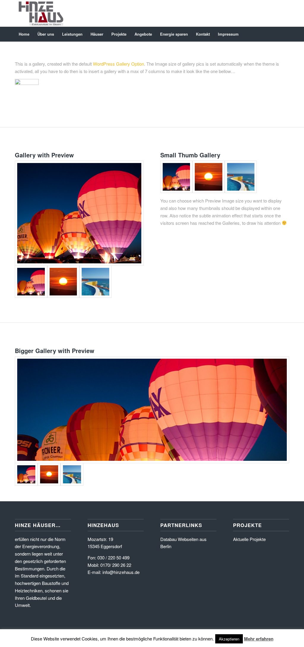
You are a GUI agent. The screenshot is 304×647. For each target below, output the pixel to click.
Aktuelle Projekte (249, 539)
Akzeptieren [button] (229, 639)
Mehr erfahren (258, 638)
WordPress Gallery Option (118, 64)
